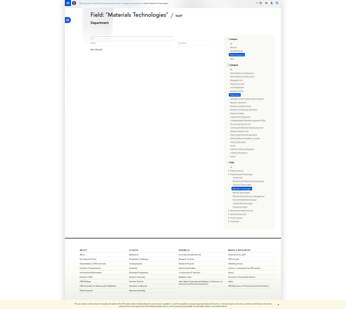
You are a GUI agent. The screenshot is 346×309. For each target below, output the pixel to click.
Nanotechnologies (240, 207)
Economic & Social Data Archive (241, 277)
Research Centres (186, 259)
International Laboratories (190, 254)
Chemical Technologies (242, 184)
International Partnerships (91, 272)
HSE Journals (233, 259)
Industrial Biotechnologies (243, 203)
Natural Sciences (236, 170)
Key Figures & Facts (88, 259)
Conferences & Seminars (189, 272)
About (83, 250)
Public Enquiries (86, 290)
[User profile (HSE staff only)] (272, 3)
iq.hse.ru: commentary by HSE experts (244, 268)
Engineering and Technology (241, 174)
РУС (257, 3)
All (67, 20)
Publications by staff (237, 254)
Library (231, 272)
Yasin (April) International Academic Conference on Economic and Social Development (201, 282)
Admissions (133, 254)
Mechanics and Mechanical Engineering (248, 181)
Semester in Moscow (138, 286)
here (172, 304)
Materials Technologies (242, 188)
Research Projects (186, 263)
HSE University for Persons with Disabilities (98, 286)
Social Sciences (236, 217)
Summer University (137, 277)
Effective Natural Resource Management (248, 196)
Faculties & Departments (90, 268)
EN (261, 3)
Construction (238, 177)
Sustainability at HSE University (93, 263)
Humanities (234, 221)
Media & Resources (239, 250)
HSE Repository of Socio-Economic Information (248, 286)
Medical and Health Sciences (241, 210)
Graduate (133, 268)
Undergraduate (135, 263)
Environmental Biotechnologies (245, 199)
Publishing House (235, 263)
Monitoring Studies (187, 268)
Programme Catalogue (138, 259)
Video (230, 281)
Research (184, 250)
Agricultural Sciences (238, 214)
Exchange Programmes (138, 272)
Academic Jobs (185, 277)
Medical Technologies (241, 192)
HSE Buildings (85, 281)
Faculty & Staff (86, 277)
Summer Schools (136, 281)
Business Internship (137, 290)
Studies (133, 250)
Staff (179, 16)
